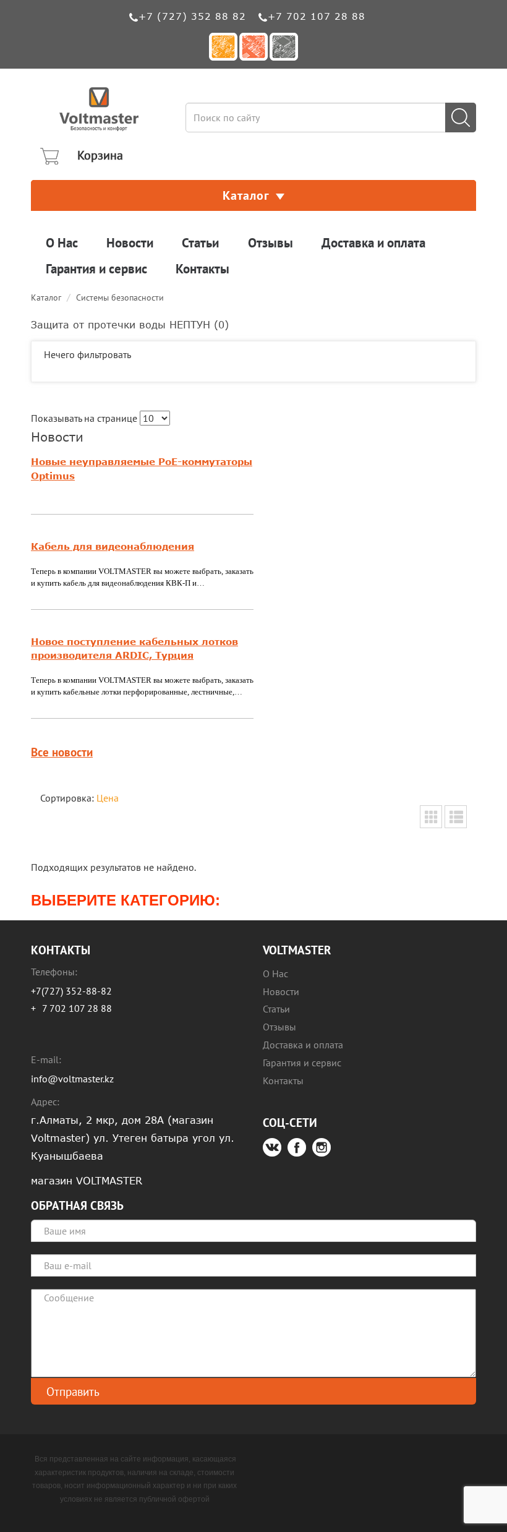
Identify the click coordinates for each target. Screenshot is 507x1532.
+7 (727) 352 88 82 (192, 16)
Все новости (62, 752)
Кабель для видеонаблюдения (112, 546)
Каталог (246, 195)
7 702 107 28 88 (77, 1008)
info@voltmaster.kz (72, 1078)
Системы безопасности (120, 297)
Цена (107, 798)
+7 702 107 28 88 (316, 16)
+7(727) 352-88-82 (71, 991)
